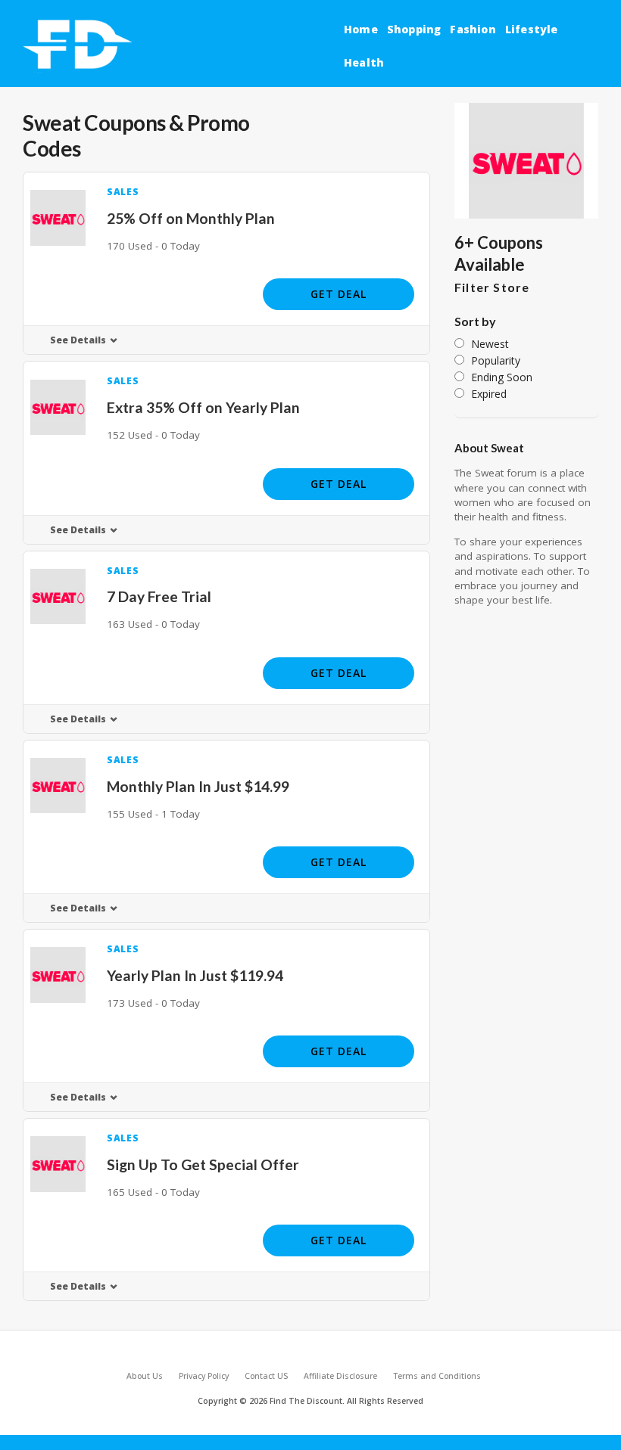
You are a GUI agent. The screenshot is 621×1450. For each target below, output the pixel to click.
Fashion (472, 29)
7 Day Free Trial (159, 596)
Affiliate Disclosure (340, 1376)
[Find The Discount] (80, 45)
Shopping (414, 29)
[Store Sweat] (526, 161)
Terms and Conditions (437, 1376)
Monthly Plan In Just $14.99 (198, 786)
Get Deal (338, 294)
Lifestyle (531, 29)
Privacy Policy (204, 1376)
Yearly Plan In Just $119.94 (195, 975)
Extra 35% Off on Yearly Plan (203, 407)
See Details (78, 340)
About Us (144, 1376)
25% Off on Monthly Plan (191, 218)
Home (361, 29)
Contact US (266, 1376)
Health (364, 62)
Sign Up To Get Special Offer (203, 1164)
